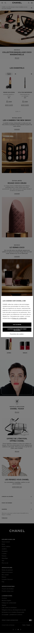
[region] (17, 316)
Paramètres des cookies (16, 334)
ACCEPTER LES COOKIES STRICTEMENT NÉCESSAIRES (17, 329)
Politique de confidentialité (19, 318)
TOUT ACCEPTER (17, 324)
